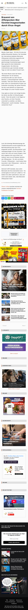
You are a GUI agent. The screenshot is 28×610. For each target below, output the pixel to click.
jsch (2, 182)
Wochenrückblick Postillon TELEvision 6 (14, 509)
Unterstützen (20, 601)
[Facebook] (3, 198)
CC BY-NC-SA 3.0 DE (9, 607)
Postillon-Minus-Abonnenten (15, 456)
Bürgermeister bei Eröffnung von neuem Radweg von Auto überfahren (18, 295)
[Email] (12, 198)
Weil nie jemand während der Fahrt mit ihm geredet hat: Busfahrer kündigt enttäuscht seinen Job (18, 310)
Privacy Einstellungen (10, 601)
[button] (2, 3)
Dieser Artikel (5, 186)
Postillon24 (14, 603)
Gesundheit (9, 14)
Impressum (12, 600)
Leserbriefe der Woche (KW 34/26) (17, 552)
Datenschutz (19, 600)
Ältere (23, 325)
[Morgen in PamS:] (5, 561)
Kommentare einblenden (14, 234)
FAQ (7, 600)
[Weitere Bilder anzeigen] (14, 388)
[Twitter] (6, 198)
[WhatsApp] (9, 198)
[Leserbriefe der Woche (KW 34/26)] (5, 554)
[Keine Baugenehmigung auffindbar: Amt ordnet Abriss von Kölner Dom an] (6, 303)
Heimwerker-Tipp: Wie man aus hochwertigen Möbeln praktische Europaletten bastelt (18, 317)
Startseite (4, 14)
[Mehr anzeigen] (3, 201)
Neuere (4, 325)
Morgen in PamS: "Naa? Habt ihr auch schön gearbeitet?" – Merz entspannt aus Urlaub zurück (18, 560)
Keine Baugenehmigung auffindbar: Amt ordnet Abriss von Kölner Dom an (18, 302)
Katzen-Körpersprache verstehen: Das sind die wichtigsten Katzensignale (17, 568)
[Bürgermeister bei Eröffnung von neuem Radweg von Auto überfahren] (6, 296)
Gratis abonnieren (14, 542)
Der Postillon (14, 606)
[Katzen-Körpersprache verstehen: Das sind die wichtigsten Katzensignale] (5, 568)
